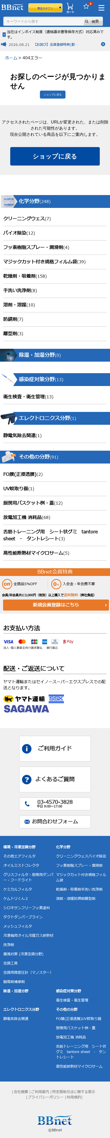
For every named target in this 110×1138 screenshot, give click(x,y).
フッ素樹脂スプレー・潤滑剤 (36, 247)
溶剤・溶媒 (19, 305)
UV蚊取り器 (18, 488)
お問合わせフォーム (55, 822)
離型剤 (13, 333)
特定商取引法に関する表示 (73, 1092)
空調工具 (10, 963)
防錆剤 (13, 319)
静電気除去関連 (22, 435)
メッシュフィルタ (17, 926)
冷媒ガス (35, 935)
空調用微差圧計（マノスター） (28, 972)
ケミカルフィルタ (17, 889)
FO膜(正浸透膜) (23, 474)
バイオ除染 (19, 233)
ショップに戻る (53, 94)
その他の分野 (67, 1009)
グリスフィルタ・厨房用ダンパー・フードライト (28, 877)
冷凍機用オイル (15, 935)
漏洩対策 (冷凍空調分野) (23, 954)
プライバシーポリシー (46, 1097)
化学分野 (63, 847)
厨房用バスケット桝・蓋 (33, 503)
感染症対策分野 (68, 991)
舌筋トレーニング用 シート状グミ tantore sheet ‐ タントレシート (50, 535)
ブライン (35, 917)
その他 (8, 856)
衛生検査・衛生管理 (28, 396)
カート (70, 12)
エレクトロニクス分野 (21, 1009)
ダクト (8, 917)
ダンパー (21, 917)
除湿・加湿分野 (15, 991)
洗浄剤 (8, 945)
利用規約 (74, 1097)
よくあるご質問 (55, 779)
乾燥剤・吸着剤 (25, 276)
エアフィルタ (25, 856)
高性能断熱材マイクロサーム (36, 553)
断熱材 (48, 935)
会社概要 (21, 1092)
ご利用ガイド (55, 749)
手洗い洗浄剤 (20, 290)
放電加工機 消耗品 (26, 517)
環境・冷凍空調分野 (19, 847)
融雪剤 (8, 982)
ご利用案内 (40, 1092)
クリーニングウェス (27, 218)
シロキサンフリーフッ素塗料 (26, 908)
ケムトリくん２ (15, 898)
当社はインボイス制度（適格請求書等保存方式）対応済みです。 (55, 34)
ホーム (11, 58)
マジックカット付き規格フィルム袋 (44, 261)
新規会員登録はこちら (56, 605)
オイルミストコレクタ (21, 865)
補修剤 (19, 982)
